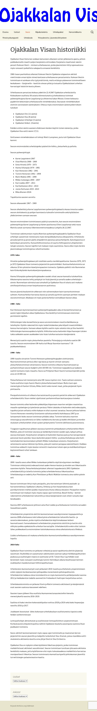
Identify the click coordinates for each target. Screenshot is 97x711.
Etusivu (5, 32)
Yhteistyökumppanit (10, 38)
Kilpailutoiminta (41, 32)
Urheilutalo (28, 38)
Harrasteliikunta (75, 32)
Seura (27, 32)
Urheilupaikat (58, 32)
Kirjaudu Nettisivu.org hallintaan (22, 706)
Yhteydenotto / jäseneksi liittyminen (52, 38)
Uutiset (17, 32)
